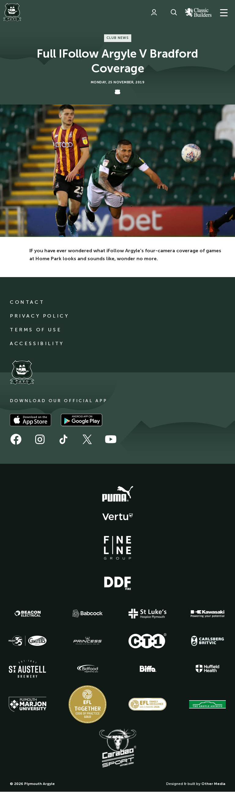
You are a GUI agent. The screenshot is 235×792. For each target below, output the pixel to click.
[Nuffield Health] (207, 668)
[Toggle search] (174, 12)
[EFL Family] (147, 704)
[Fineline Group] (117, 548)
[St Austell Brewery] (28, 669)
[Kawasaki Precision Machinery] (207, 613)
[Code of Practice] (87, 704)
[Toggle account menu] (154, 12)
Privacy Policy (39, 316)
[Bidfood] (87, 668)
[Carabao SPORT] (117, 748)
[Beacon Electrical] (28, 613)
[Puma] (117, 494)
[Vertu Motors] (117, 517)
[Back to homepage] (12, 12)
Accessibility (37, 343)
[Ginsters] (28, 641)
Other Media (213, 784)
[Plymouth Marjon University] (28, 704)
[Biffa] (147, 668)
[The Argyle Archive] (207, 704)
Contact (27, 302)
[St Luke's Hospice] (147, 614)
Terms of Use (36, 330)
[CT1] (147, 640)
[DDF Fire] (117, 582)
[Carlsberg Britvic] (207, 641)
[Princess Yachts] (87, 641)
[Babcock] (87, 613)
